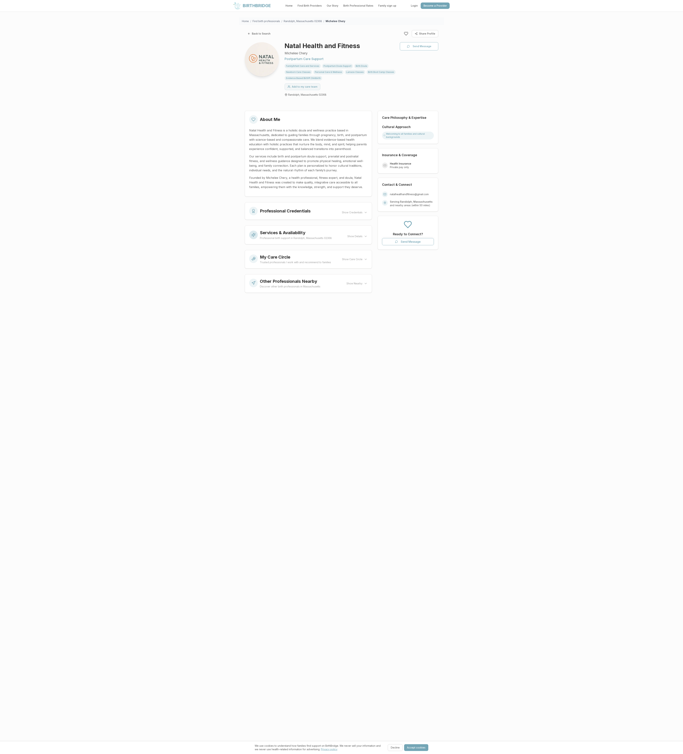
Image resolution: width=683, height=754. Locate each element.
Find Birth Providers (310, 5)
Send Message (422, 46)
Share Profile (427, 33)
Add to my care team (304, 86)
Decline (395, 747)
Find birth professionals (266, 21)
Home (289, 5)
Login (414, 5)
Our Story (332, 5)
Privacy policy (329, 749)
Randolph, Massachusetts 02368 (303, 21)
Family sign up (387, 5)
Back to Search (261, 33)
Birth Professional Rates (358, 5)
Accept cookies (416, 747)
